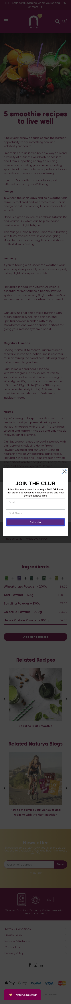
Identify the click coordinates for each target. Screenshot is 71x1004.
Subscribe (35, 522)
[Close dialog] (64, 471)
